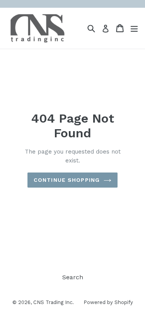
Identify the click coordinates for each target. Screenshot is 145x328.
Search (72, 277)
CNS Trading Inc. (53, 302)
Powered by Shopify (108, 302)
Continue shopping (67, 180)
